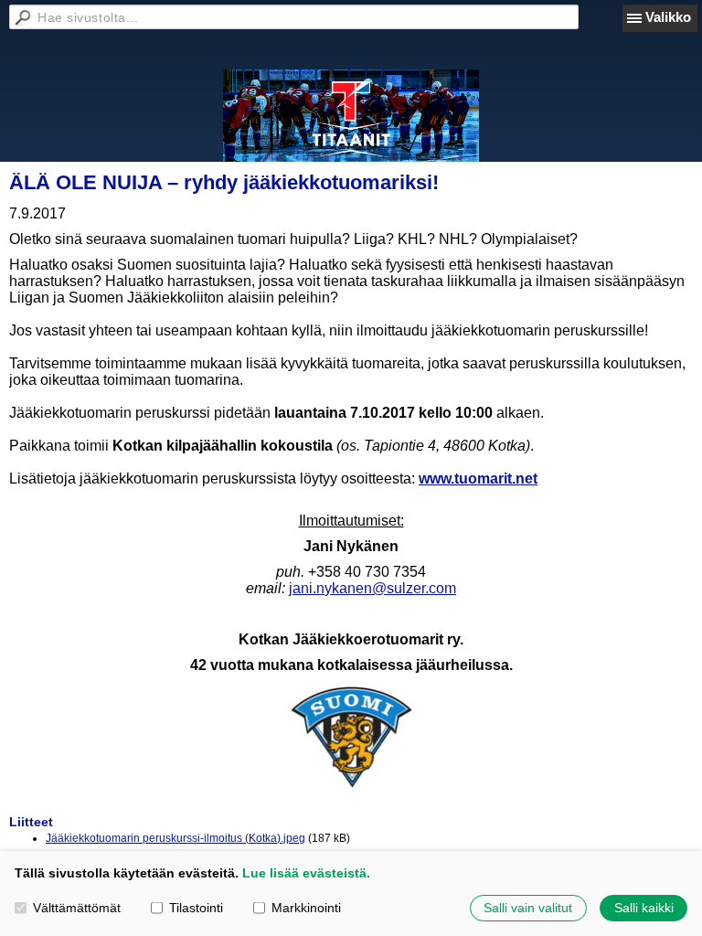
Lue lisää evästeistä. (306, 873)
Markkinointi (306, 907)
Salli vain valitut (528, 907)
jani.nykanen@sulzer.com (372, 588)
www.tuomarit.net (478, 478)
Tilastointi (196, 907)
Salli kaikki (644, 907)
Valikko (668, 17)
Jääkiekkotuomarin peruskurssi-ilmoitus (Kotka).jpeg (175, 838)
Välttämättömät (77, 907)
